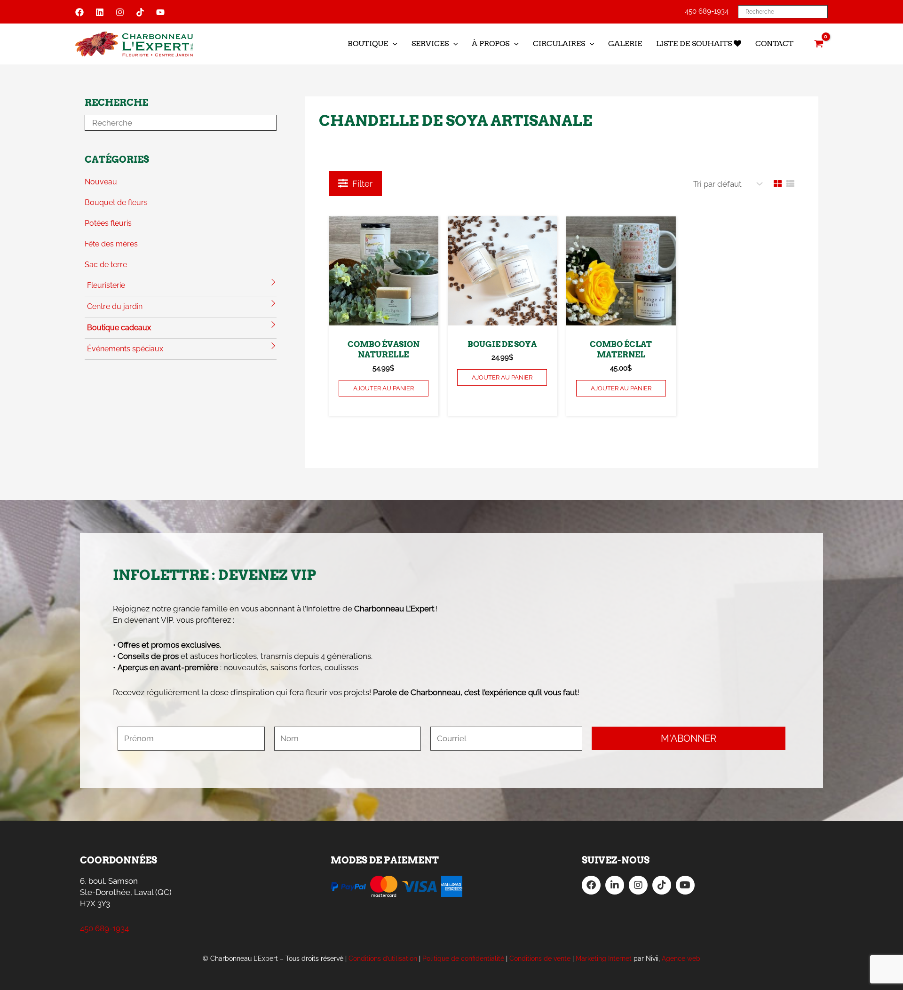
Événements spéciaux (125, 348)
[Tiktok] (140, 12)
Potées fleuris (108, 223)
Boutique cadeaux (119, 327)
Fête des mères (111, 243)
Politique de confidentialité (463, 958)
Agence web (681, 958)
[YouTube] (160, 12)
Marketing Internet (604, 958)
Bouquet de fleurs (116, 202)
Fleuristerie (106, 285)
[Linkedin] (99, 12)
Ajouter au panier (502, 377)
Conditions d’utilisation (383, 958)
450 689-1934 (707, 11)
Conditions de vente (539, 958)
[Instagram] (120, 12)
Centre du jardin (115, 306)
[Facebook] (79, 12)
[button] (392, 44)
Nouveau (101, 181)
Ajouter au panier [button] (383, 388)
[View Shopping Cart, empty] (819, 44)
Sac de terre (106, 264)
